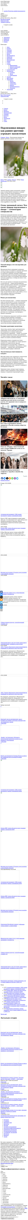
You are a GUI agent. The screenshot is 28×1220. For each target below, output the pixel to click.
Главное (6, 108)
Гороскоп (9, 50)
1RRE (25, 1208)
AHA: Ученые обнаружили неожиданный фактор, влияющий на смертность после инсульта (14, 647)
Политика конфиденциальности (12, 1128)
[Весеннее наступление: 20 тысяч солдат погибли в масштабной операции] (14, 571)
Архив (5, 1136)
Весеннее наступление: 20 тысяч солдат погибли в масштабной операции (14, 993)
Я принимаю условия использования (12, 1204)
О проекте (6, 1121)
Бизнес (12, 81)
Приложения (13, 75)
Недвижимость (11, 55)
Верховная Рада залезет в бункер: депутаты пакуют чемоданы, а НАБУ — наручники (12, 1078)
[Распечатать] (2, 188)
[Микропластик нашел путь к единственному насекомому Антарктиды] (14, 591)
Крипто (12, 85)
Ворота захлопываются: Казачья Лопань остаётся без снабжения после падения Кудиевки (14, 1064)
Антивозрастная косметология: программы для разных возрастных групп (13, 1116)
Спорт (8, 62)
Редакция (6, 1119)
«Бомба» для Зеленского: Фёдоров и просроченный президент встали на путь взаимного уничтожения (11, 1049)
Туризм (9, 76)
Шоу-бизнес (10, 78)
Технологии (10, 71)
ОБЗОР (6, 30)
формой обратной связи (7, 1163)
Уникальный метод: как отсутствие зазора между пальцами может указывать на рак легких (14, 643)
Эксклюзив (10, 89)
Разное (8, 61)
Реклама (6, 1125)
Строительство (11, 69)
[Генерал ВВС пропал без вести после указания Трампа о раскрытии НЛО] (14, 553)
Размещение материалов (10, 1129)
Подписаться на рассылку (7, 1218)
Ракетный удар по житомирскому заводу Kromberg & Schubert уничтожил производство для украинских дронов (13, 1034)
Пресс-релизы (13, 68)
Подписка (6, 1134)
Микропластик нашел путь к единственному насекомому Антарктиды (12, 593)
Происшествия (11, 59)
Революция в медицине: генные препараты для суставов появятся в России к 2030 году (15, 1010)
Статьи (9, 64)
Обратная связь (5, 20)
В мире (6, 41)
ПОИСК (5, 33)
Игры (11, 74)
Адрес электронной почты (8, 1215)
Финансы (12, 88)
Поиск (5, 4)
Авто (8, 47)
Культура (9, 52)
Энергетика (13, 83)
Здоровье (9, 51)
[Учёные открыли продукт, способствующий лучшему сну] (14, 621)
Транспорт (13, 82)
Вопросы (6, 1135)
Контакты (6, 1124)
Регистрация (6, 19)
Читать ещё (4, 1014)
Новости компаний (15, 67)
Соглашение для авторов (10, 1132)
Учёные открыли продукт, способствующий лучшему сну (12, 1002)
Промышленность (15, 86)
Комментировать (5, 480)
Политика (6, 40)
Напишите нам (8, 1122)
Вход (2, 19)
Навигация (6, 1)
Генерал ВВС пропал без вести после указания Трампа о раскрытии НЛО (13, 528)
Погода (14, 179)
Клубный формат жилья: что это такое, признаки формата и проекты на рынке (14, 1110)
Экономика (7, 37)
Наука (8, 54)
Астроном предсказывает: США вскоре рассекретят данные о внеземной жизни (11, 515)
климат (9, 179)
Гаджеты (12, 72)
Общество (6, 39)
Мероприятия (13, 65)
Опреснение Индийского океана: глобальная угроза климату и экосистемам (15, 996)
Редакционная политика (10, 1131)
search (2, 1166)
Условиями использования (8, 1207)
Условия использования (10, 1126)
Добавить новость (5, 22)
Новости (3, 1172)
